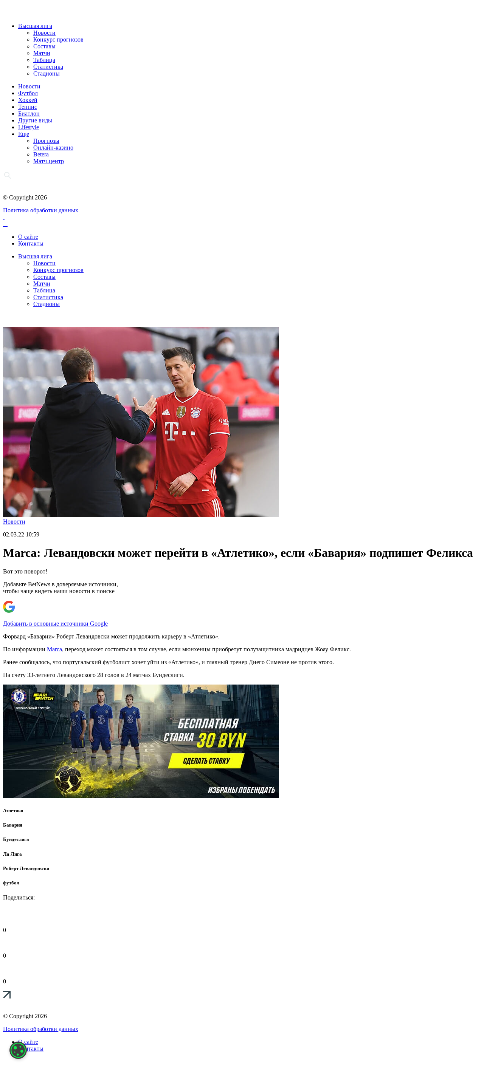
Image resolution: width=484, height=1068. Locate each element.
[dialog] (18, 1050)
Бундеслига (16, 839)
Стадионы (46, 73)
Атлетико (13, 810)
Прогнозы (46, 141)
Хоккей (27, 100)
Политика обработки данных (40, 210)
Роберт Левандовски (26, 868)
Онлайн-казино (53, 147)
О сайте (28, 236)
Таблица (44, 60)
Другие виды (35, 120)
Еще (23, 134)
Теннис (27, 107)
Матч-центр (48, 161)
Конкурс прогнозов (58, 39)
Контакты (30, 243)
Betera (41, 154)
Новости (44, 32)
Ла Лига (12, 854)
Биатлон (29, 113)
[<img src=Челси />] (141, 796)
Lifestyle (28, 127)
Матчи (41, 53)
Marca (54, 649)
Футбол (28, 93)
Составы (44, 46)
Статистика (48, 66)
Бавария (12, 825)
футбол (11, 883)
